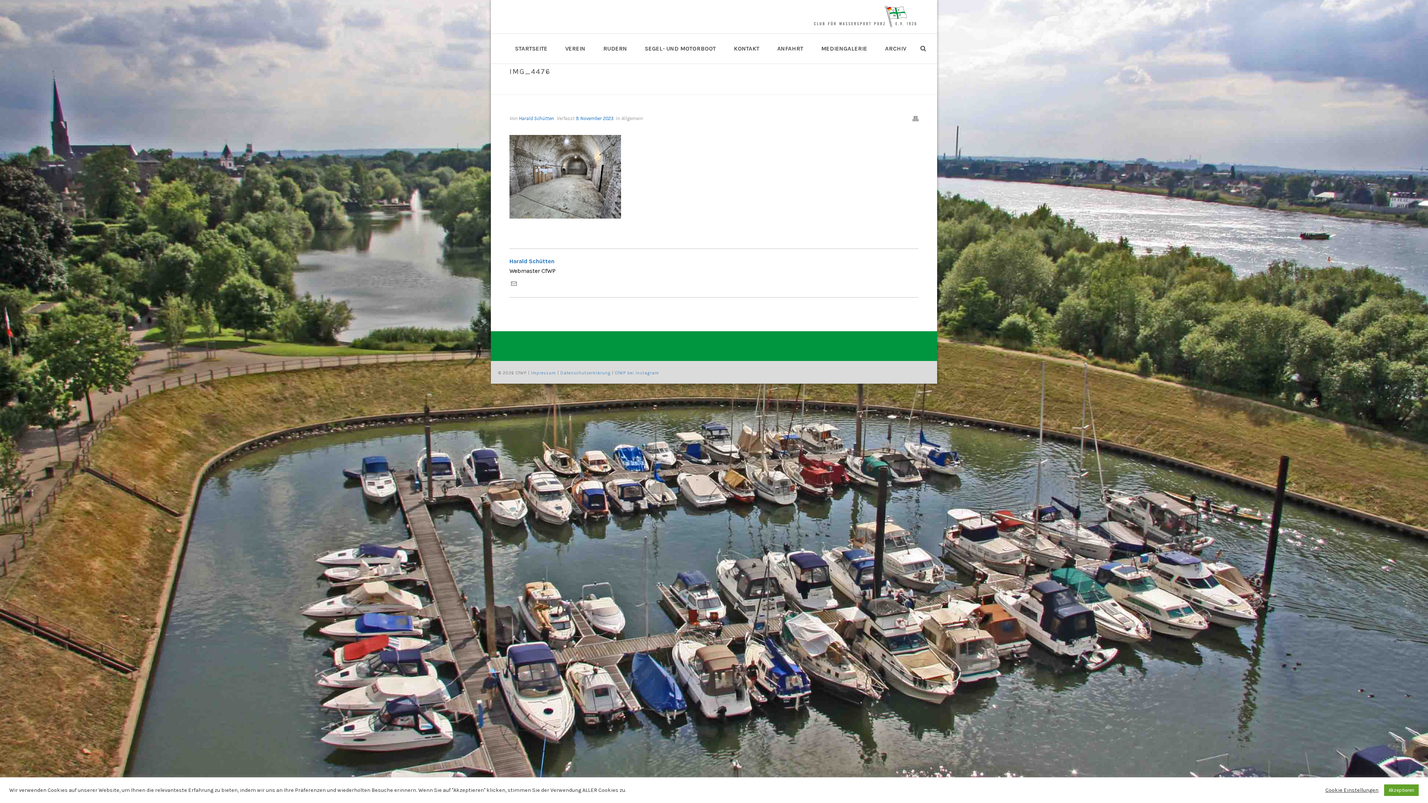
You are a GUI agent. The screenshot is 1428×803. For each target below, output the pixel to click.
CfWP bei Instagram (637, 373)
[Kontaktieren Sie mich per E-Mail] (514, 284)
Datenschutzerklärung (585, 373)
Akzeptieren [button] (1401, 790)
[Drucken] (916, 118)
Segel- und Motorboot (680, 48)
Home (851, 87)
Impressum (543, 373)
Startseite (531, 48)
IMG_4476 (874, 87)
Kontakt (746, 48)
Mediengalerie (844, 48)
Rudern (615, 48)
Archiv (895, 48)
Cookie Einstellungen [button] (1352, 790)
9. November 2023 (594, 118)
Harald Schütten (536, 118)
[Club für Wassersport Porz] (865, 16)
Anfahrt (790, 48)
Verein (575, 48)
